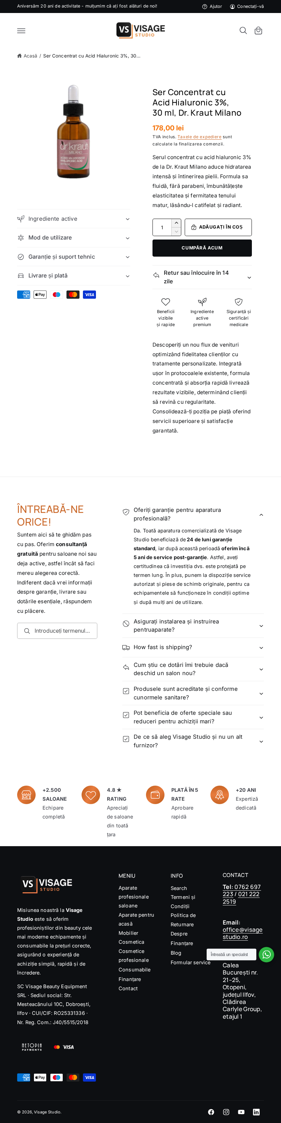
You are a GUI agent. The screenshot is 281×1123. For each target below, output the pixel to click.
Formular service (190, 962)
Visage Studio (47, 1112)
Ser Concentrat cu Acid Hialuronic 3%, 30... (92, 56)
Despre (179, 934)
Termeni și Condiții (183, 901)
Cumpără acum (202, 247)
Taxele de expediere (199, 136)
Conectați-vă (250, 6)
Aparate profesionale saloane (134, 896)
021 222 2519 (241, 897)
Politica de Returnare (183, 919)
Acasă (31, 56)
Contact (128, 988)
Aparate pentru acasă (136, 919)
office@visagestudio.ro (243, 933)
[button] (21, 30)
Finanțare (130, 979)
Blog (176, 953)
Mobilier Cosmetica (131, 937)
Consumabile (135, 969)
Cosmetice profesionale (134, 955)
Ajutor (216, 6)
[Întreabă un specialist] (266, 954)
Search (179, 888)
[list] (140, 812)
